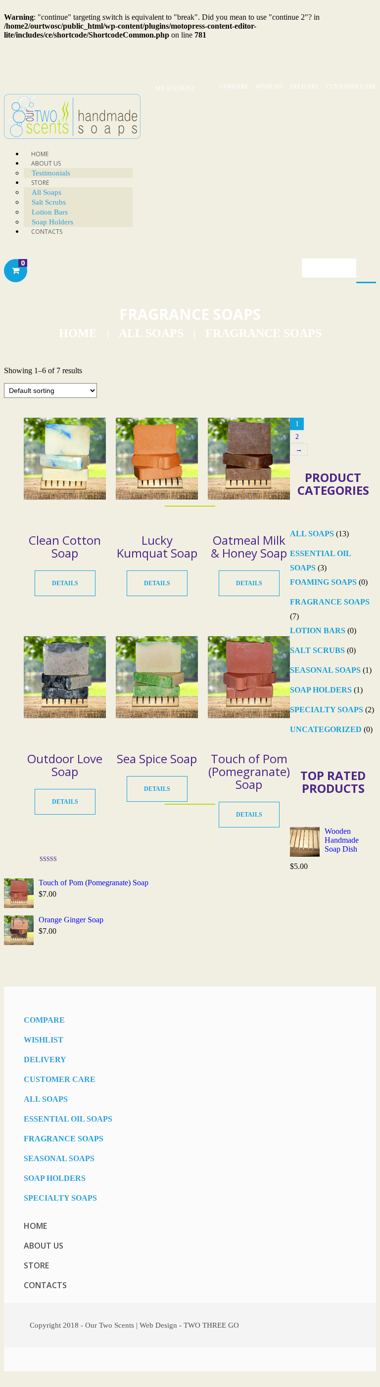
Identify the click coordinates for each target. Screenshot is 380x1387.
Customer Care (351, 86)
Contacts (46, 231)
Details (65, 583)
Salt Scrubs (49, 202)
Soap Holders (321, 690)
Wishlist (269, 86)
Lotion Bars (317, 630)
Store (40, 182)
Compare (234, 86)
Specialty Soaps (326, 709)
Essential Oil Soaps (68, 1119)
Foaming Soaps (323, 582)
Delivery (304, 86)
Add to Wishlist (78, 609)
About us (43, 1245)
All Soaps (46, 192)
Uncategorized (326, 729)
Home (78, 333)
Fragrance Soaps (330, 602)
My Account (175, 88)
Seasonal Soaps (325, 670)
